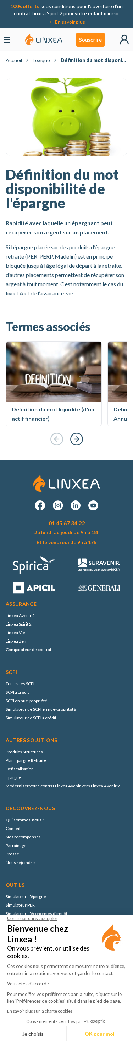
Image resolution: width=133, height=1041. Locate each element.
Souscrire (90, 39)
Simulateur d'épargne (26, 896)
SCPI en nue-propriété (26, 700)
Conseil (13, 828)
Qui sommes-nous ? (25, 820)
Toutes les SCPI (20, 683)
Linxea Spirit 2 (19, 624)
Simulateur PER (20, 905)
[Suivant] (77, 439)
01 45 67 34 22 (67, 523)
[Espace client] (124, 39)
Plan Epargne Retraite (26, 760)
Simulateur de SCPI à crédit (31, 717)
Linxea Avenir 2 (20, 615)
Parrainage (16, 845)
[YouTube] (93, 505)
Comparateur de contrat (28, 649)
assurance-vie (56, 293)
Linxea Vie (15, 632)
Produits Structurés (24, 751)
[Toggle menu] (7, 39)
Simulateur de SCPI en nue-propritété (41, 709)
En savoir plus (70, 22)
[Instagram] (57, 505)
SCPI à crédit (17, 692)
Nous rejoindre (20, 862)
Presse (12, 854)
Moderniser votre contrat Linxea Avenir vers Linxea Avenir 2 (63, 785)
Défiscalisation (20, 768)
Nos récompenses (23, 837)
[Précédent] (57, 439)
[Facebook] (40, 505)
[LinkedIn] (75, 505)
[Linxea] (43, 39)
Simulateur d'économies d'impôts (38, 913)
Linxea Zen (16, 641)
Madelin (65, 256)
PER (32, 256)
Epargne (13, 777)
